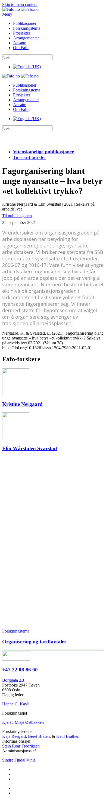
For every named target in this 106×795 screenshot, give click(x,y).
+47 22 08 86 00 (20, 669)
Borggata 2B (13, 680)
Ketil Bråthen (67, 736)
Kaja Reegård (14, 736)
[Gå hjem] (20, 9)
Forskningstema (26, 28)
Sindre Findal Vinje (19, 760)
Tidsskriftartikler (29, 157)
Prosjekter (21, 33)
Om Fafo (21, 47)
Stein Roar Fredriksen (21, 746)
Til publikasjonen (17, 215)
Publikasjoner (24, 23)
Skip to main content (20, 4)
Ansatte (19, 42)
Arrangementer (26, 38)
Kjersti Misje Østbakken (23, 722)
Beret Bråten (39, 736)
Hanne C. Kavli (15, 704)
